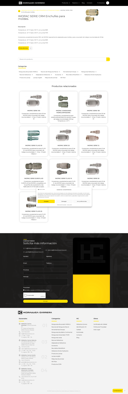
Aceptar (46, 201)
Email (25, 263)
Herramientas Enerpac (69, 71)
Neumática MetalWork (40, 10)
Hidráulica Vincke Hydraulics (92, 74)
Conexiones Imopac (53, 10)
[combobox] (62, 59)
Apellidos (49, 256)
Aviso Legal (69, 204)
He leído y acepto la (37, 290)
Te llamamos (101, 3)
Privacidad (26, 287)
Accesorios (58, 74)
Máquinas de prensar (51, 77)
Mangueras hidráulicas (88, 71)
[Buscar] (108, 59)
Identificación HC (81, 327)
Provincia (26, 270)
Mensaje (25, 276)
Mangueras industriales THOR (60, 335)
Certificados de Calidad (100, 324)
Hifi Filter (63, 77)
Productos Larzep (25, 77)
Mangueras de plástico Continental (62, 332)
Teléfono (49, 263)
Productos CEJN (56, 364)
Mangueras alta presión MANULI (28, 71)
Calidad (78, 329)
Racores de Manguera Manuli (49, 71)
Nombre (25, 256)
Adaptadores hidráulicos (43, 74)
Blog (83, 3)
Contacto (89, 3)
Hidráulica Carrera (26, 10)
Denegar (64, 201)
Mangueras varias (57, 337)
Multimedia (79, 332)
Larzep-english (37, 77)
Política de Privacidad (61, 204)
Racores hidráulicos (25, 74)
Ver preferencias (82, 201)
